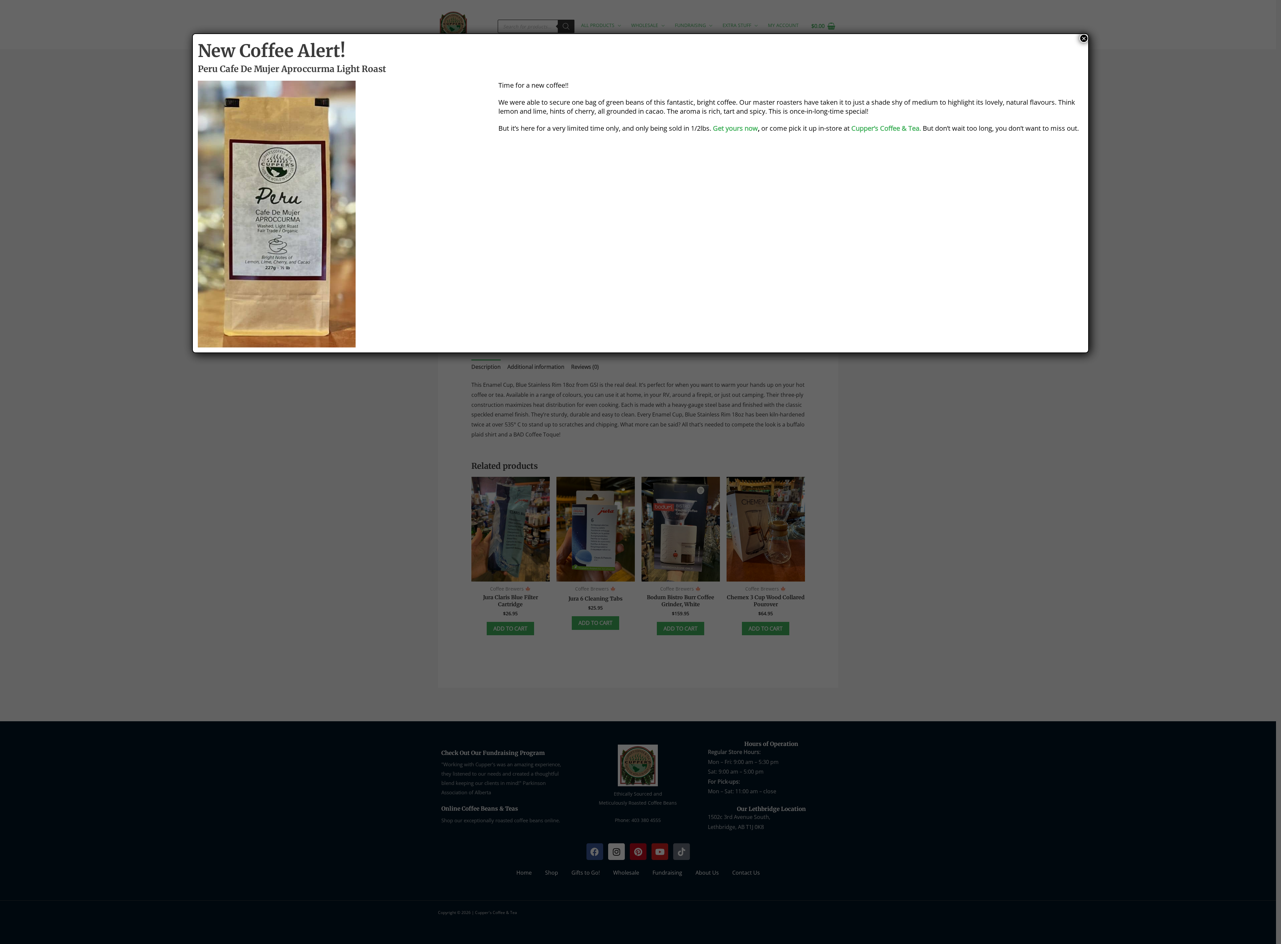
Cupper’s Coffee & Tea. (886, 128)
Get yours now (735, 128)
